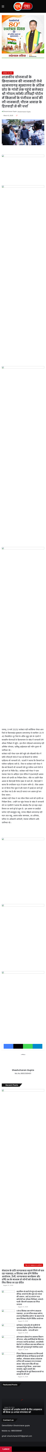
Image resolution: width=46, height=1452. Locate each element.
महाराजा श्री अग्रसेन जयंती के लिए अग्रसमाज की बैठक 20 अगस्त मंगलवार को (22, 1411)
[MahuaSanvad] (23, 6)
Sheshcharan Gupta (24, 112)
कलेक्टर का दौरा (7, 73)
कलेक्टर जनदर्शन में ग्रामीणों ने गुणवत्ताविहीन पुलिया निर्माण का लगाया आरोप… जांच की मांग (29, 1327)
